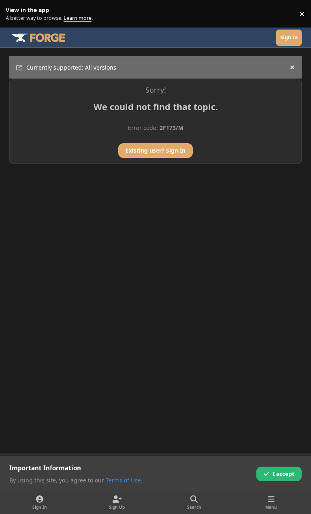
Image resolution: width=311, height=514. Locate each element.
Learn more (15, 14)
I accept (283, 474)
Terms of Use (123, 480)
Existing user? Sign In (155, 150)
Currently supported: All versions (71, 67)
